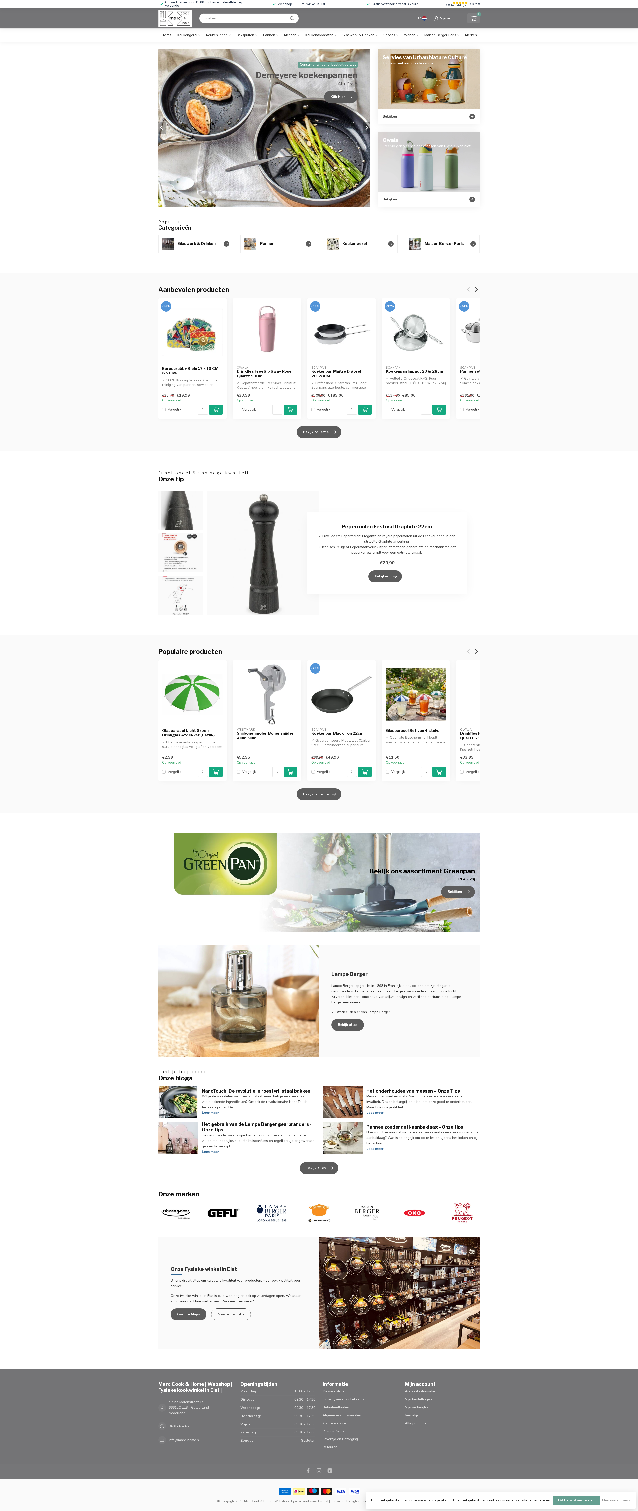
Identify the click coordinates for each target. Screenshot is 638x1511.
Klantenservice (334, 1423)
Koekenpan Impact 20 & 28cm (414, 371)
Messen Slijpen (335, 1391)
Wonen (409, 35)
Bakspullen (245, 35)
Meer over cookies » (616, 1500)
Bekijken (382, 576)
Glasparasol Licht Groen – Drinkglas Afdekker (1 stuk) (188, 732)
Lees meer (210, 1112)
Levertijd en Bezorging (340, 1439)
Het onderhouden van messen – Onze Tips (413, 1091)
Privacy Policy (333, 1431)
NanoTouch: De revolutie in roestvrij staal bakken (256, 1091)
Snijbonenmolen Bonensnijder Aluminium (265, 735)
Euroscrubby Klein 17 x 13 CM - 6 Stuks (191, 370)
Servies (389, 35)
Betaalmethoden (336, 1407)
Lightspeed (359, 1501)
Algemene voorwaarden (342, 1415)
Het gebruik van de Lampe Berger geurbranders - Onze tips (257, 1126)
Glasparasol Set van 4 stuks (412, 730)
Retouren (330, 1447)
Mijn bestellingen (418, 1399)
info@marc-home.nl (184, 1440)
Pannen (269, 35)
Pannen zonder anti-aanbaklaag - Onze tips (414, 1127)
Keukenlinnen (217, 35)
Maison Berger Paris (440, 35)
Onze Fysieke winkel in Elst (344, 1399)
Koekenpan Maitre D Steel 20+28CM (336, 373)
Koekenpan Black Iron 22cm (337, 733)
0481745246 (179, 1426)
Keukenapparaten (319, 35)
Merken (471, 35)
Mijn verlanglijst (417, 1407)
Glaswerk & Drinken (358, 35)
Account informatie (420, 1391)
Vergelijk (174, 409)
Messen (290, 35)
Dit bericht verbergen (576, 1500)
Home (166, 35)
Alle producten (417, 1423)
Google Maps (188, 1314)
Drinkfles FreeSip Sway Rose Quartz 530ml (264, 373)
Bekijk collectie (316, 432)
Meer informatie (231, 1314)
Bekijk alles (347, 1024)
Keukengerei (187, 35)
